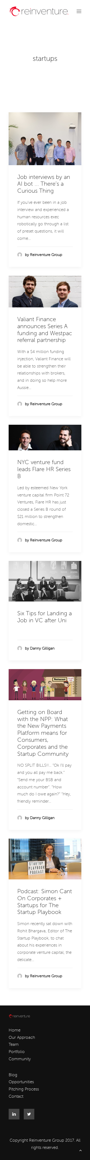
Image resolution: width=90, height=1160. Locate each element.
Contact (16, 1096)
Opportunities (21, 1082)
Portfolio (17, 1051)
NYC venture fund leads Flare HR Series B (44, 469)
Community (20, 1059)
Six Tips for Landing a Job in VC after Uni (44, 617)
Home (14, 1030)
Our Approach (22, 1037)
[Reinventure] (38, 11)
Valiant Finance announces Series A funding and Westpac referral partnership (44, 329)
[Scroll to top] (80, 1150)
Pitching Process (24, 1089)
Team (14, 1044)
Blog (13, 1075)
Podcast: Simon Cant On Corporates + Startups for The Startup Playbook (44, 901)
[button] (79, 11)
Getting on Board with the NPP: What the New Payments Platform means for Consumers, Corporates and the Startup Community (43, 733)
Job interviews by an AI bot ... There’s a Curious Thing (43, 184)
